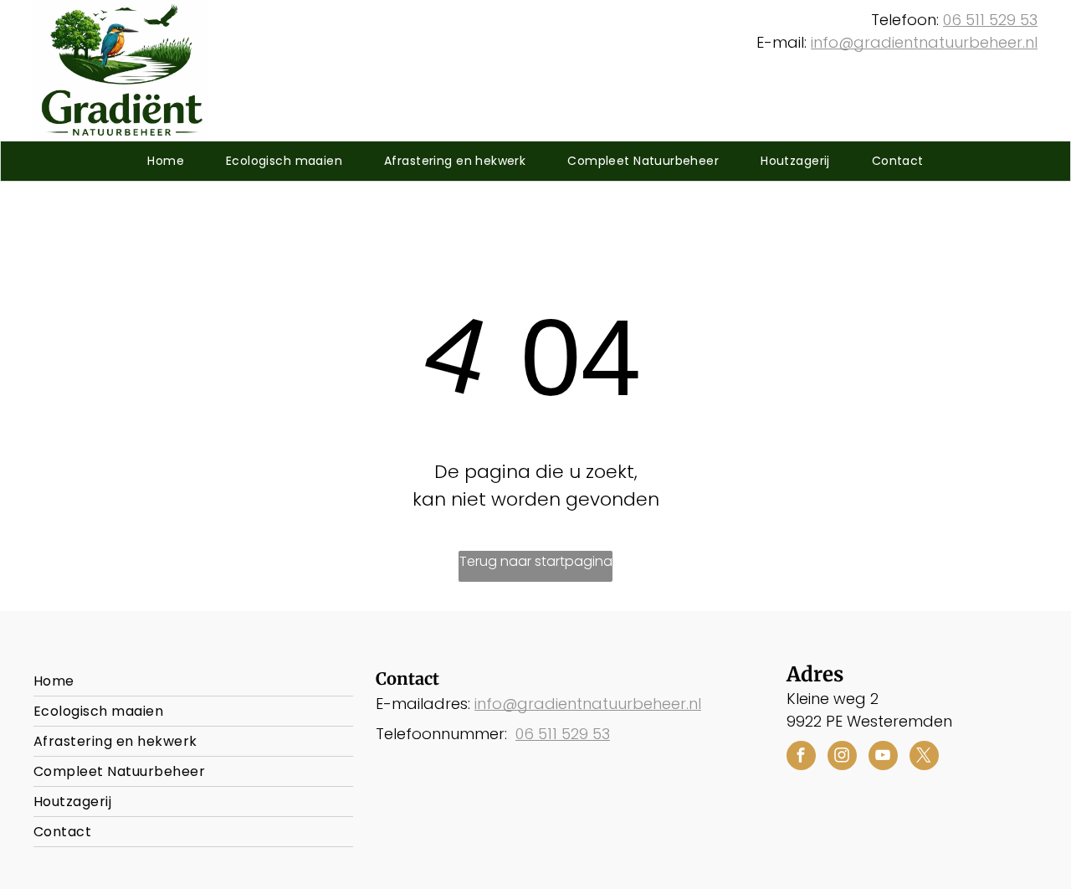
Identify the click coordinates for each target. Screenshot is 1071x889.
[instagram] (842, 757)
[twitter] (924, 757)
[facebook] (801, 757)
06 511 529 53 (990, 19)
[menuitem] (165, 161)
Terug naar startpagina (535, 561)
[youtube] (883, 757)
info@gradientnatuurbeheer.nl (924, 42)
